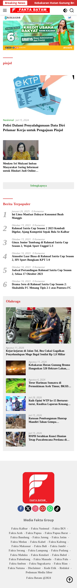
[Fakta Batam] (29, 10)
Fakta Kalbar (19, 528)
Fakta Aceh (16, 533)
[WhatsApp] (50, 508)
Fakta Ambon (17, 563)
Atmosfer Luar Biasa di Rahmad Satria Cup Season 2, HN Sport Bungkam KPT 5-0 (43, 258)
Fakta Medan (19, 541)
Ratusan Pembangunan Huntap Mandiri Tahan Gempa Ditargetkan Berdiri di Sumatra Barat (48, 420)
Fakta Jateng (40, 537)
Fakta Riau (61, 563)
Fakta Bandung (19, 537)
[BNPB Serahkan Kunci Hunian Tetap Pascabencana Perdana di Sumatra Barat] (16, 439)
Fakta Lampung (38, 550)
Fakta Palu (61, 559)
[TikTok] (57, 509)
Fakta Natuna (16, 568)
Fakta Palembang (19, 559)
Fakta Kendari (40, 555)
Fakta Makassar (21, 546)
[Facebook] (21, 508)
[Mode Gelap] (65, 10)
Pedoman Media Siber (39, 572)
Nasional (8, 120)
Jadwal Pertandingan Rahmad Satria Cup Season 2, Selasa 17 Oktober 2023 (41, 272)
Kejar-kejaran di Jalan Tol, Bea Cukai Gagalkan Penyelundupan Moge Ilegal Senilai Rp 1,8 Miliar (35, 352)
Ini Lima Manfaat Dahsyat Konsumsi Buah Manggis (38, 216)
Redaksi (64, 568)
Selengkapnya (38, 185)
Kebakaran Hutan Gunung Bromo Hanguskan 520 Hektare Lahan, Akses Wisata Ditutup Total (49, 366)
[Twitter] (28, 508)
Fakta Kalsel (37, 541)
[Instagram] (35, 508)
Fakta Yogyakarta (40, 563)
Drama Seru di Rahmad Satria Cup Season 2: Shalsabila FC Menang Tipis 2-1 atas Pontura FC (41, 286)
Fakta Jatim (59, 537)
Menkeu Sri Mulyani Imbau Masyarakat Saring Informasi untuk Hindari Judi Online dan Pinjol (20, 167)
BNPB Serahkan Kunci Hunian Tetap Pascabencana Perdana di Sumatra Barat (48, 438)
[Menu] (5, 10)
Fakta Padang (59, 550)
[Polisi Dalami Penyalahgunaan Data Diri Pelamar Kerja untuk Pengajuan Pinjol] (38, 95)
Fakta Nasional (40, 528)
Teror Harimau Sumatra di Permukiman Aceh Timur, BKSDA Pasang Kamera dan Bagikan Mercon (49, 384)
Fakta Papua (33, 533)
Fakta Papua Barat (56, 533)
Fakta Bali (40, 546)
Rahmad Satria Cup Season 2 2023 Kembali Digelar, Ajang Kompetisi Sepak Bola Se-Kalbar (40, 230)
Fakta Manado (42, 559)
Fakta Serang (17, 550)
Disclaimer (34, 568)
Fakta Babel (59, 555)
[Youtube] (42, 508)
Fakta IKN (59, 528)
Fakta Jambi (58, 546)
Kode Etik (50, 568)
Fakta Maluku (19, 555)
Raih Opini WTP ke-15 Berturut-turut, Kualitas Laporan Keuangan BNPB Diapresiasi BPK (50, 402)
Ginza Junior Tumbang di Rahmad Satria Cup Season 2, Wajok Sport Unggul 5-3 (40, 244)
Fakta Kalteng (57, 541)
